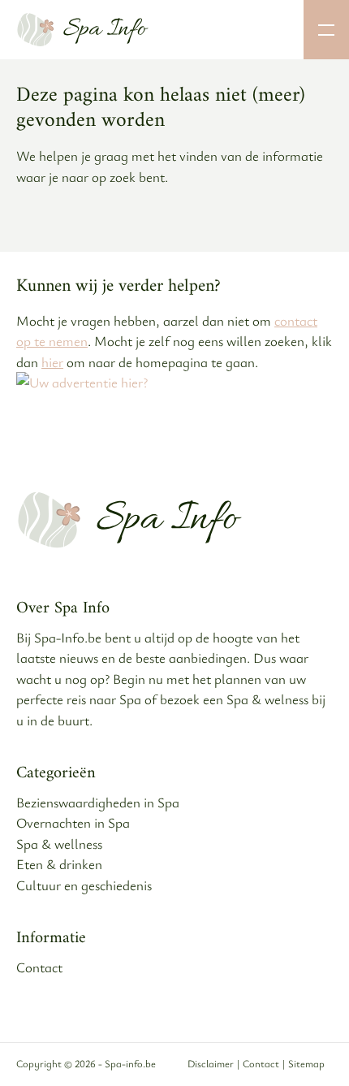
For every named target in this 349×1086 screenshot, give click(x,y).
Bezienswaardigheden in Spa (97, 802)
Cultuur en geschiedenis (84, 885)
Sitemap (306, 1064)
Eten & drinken (59, 864)
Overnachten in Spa (73, 822)
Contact (39, 967)
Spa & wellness (59, 843)
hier (52, 362)
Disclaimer (210, 1064)
